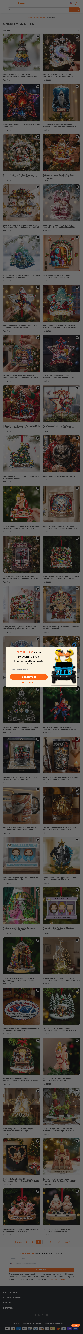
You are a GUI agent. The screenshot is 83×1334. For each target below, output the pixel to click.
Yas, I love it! (29, 676)
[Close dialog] (74, 645)
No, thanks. (28, 682)
